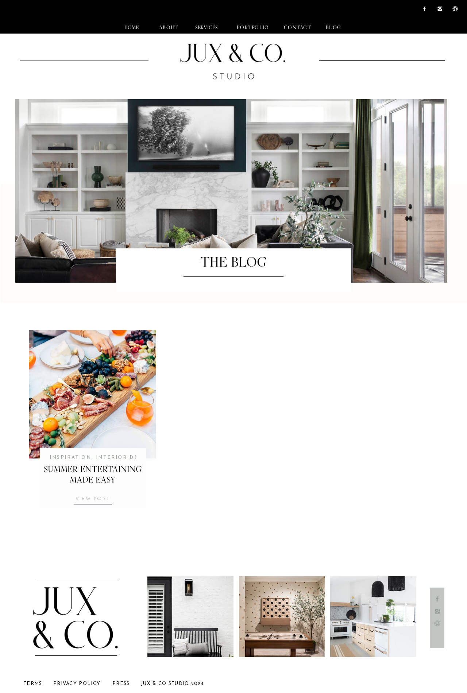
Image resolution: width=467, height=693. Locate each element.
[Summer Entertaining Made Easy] (92, 394)
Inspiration (71, 457)
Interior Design (125, 457)
